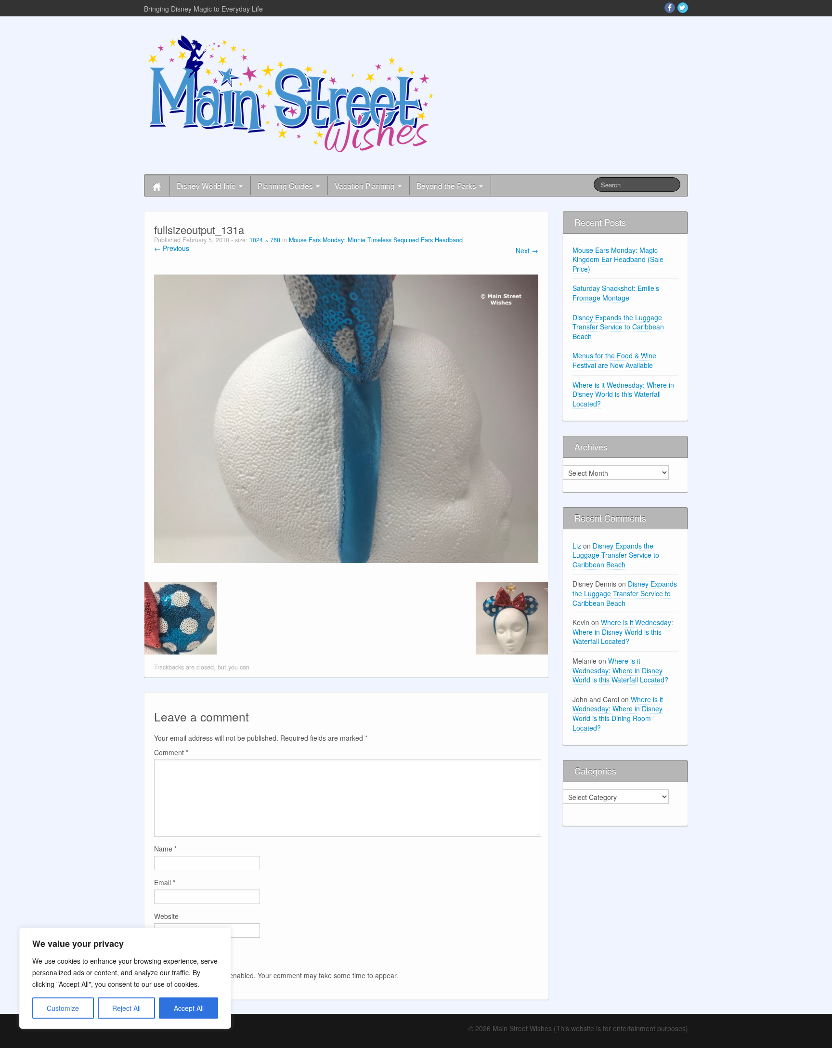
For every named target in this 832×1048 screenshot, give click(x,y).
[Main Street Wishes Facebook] (669, 7)
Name (165, 848)
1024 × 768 (264, 240)
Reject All (126, 1008)
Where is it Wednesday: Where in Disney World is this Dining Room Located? (617, 713)
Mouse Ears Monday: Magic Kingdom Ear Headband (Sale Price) (617, 259)
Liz (576, 545)
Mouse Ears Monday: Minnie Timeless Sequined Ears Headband (376, 240)
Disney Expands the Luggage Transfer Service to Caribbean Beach (618, 327)
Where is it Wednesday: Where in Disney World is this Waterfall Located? (623, 394)
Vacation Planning (366, 185)
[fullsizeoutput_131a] (346, 417)
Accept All (189, 1008)
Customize (63, 1008)
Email (164, 882)
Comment (171, 752)
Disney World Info (207, 185)
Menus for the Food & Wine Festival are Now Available (614, 360)
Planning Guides (286, 185)
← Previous (171, 248)
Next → (527, 250)
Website (166, 916)
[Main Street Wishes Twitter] (682, 7)
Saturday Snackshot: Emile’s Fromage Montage (615, 292)
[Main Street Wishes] (291, 93)
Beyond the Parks (447, 185)
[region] (125, 978)
